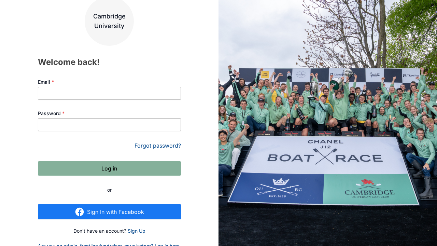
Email (46, 82)
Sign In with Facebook (115, 211)
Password (51, 113)
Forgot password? (158, 145)
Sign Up (136, 231)
